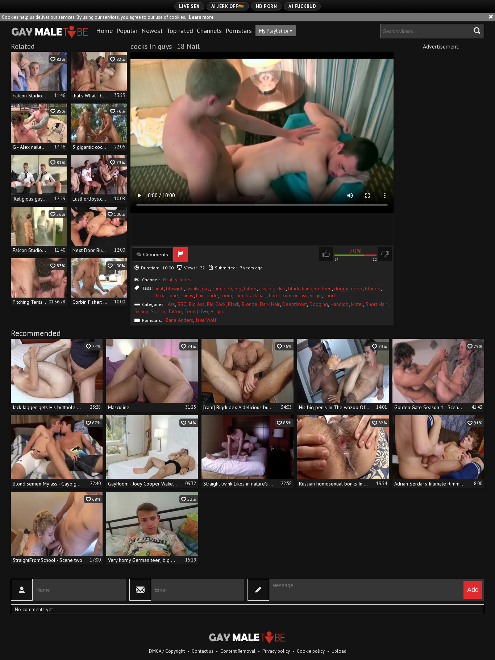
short (329, 295)
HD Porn (266, 6)
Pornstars (238, 30)
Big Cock (216, 304)
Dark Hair (270, 304)
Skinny (141, 311)
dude (212, 295)
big (237, 288)
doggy (341, 288)
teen (327, 288)
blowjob (175, 288)
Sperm (158, 311)
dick (228, 288)
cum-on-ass (295, 295)
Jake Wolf (206, 320)
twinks (192, 288)
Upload (339, 651)
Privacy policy (276, 651)
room (226, 295)
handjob (310, 288)
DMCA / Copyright (167, 651)
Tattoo (175, 311)
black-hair (256, 295)
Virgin (217, 311)
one (174, 295)
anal (158, 288)
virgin (316, 295)
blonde (372, 288)
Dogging (318, 304)
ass (262, 288)
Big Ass (196, 304)
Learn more (201, 17)
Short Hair (376, 304)
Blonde (249, 304)
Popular (127, 30)
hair (200, 295)
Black (233, 304)
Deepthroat (294, 304)
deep (356, 288)
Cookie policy (311, 651)
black (293, 288)
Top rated (179, 30)
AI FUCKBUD (302, 6)
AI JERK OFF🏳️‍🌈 (227, 6)
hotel (274, 295)
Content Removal (237, 651)
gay (206, 288)
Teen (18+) (196, 311)
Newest (152, 30)
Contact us (202, 651)
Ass (171, 304)
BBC (182, 304)
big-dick (277, 288)
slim (238, 295)
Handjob (339, 304)
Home (104, 30)
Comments (155, 254)
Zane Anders (179, 320)
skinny (187, 295)
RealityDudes (177, 279)
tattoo (250, 288)
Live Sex (189, 6)
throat (160, 295)
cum (216, 288)
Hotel (357, 304)
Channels (209, 30)
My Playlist (273, 31)
